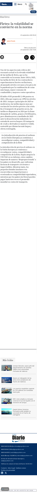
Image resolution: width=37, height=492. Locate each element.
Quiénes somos (21, 468)
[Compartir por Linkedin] (2, 57)
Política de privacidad (8, 470)
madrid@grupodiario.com (18, 452)
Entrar (33, 12)
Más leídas (7, 360)
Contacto (4, 468)
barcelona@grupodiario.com (20, 446)
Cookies (5, 489)
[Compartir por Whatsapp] (26, 57)
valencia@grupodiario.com (24, 455)
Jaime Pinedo (11, 41)
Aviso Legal (11, 468)
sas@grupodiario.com (7, 461)
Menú (20, 4)
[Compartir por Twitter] (32, 57)
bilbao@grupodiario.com (17, 449)
